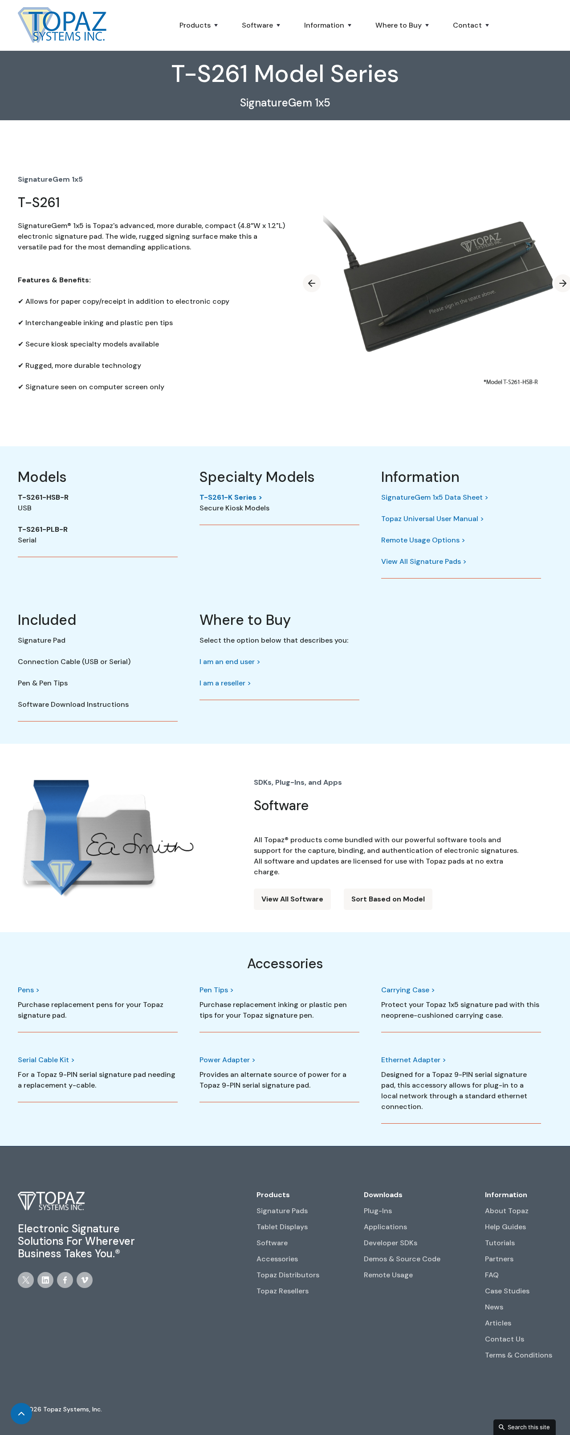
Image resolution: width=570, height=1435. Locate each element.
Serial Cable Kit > (46, 1059)
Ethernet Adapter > (413, 1059)
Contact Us (504, 1339)
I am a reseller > (225, 683)
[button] (199, 25)
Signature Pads (282, 1210)
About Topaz (507, 1210)
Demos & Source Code (402, 1259)
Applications (385, 1226)
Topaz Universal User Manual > (432, 518)
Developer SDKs (390, 1242)
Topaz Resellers (282, 1291)
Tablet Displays (282, 1226)
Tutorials (500, 1242)
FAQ (492, 1275)
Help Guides (505, 1226)
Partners (499, 1259)
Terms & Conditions (518, 1355)
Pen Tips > (217, 990)
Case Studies (507, 1291)
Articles (498, 1323)
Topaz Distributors (287, 1275)
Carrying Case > (408, 990)
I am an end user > (230, 661)
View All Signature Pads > (424, 561)
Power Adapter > (228, 1059)
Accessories (277, 1259)
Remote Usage (388, 1275)
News (494, 1307)
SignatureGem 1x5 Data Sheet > (435, 497)
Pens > (29, 990)
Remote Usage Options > (423, 540)
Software (272, 1242)
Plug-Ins (378, 1210)
